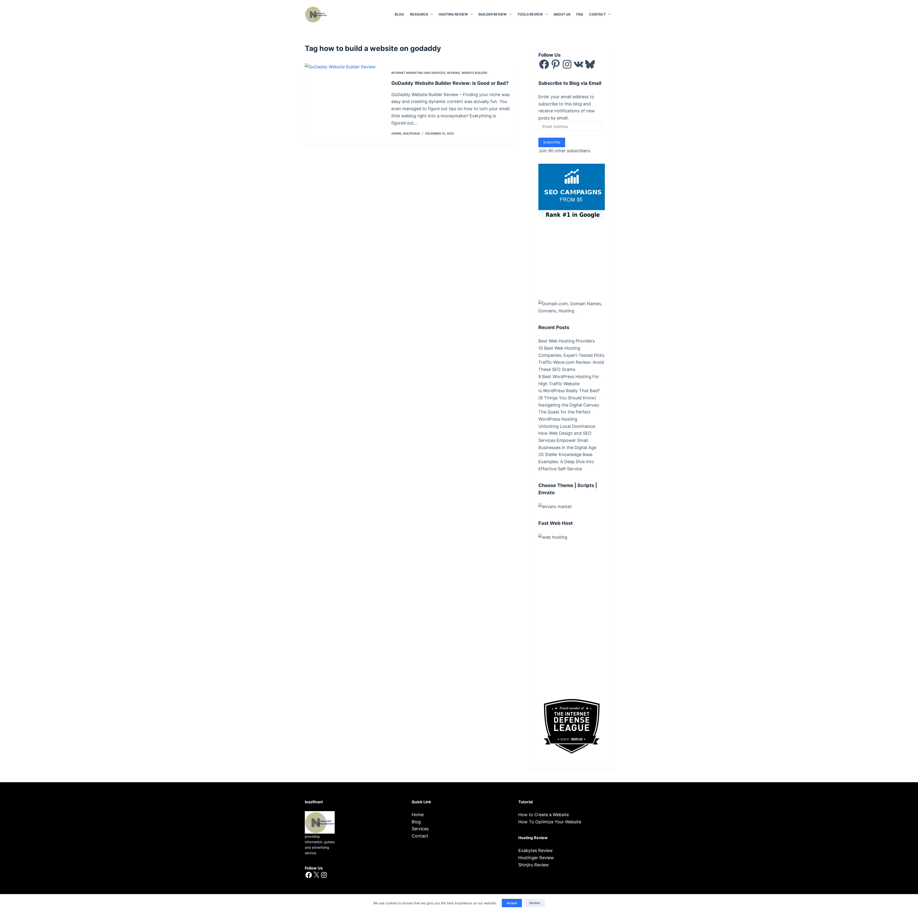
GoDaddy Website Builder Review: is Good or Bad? (449, 83)
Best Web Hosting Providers (566, 340)
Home (418, 814)
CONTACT (597, 14)
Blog (399, 14)
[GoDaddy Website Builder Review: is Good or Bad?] (344, 103)
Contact (420, 835)
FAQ (579, 14)
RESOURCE (419, 14)
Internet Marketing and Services (418, 73)
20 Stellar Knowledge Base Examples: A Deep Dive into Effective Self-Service (566, 461)
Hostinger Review (536, 857)
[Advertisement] (574, 258)
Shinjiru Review (533, 864)
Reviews (453, 73)
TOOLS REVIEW (530, 14)
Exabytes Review (535, 850)
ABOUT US (561, 14)
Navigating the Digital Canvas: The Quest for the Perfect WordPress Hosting (569, 412)
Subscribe (551, 142)
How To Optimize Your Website (549, 821)
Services (420, 828)
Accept (512, 903)
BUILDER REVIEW (493, 14)
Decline (534, 903)
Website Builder (474, 73)
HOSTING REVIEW (453, 14)
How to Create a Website (543, 814)
